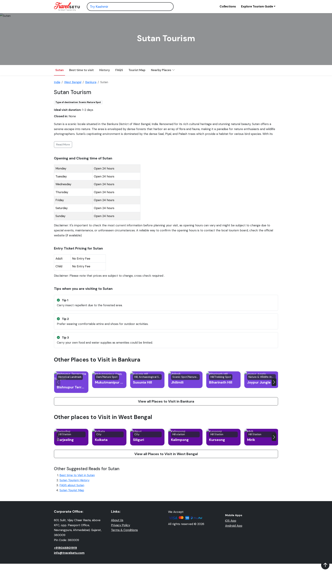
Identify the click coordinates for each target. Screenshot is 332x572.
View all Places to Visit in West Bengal (166, 454)
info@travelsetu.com (69, 553)
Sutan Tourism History (74, 480)
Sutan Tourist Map (71, 490)
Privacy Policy (120, 525)
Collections (228, 6)
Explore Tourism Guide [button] (257, 6)
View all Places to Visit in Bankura (166, 401)
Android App (233, 526)
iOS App (230, 521)
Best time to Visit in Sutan (77, 475)
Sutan (59, 70)
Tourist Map (136, 70)
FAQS (119, 70)
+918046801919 (65, 548)
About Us (117, 520)
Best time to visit (81, 70)
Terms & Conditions (124, 530)
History (104, 70)
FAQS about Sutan (71, 485)
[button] (274, 382)
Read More (63, 144)
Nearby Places (161, 70)
